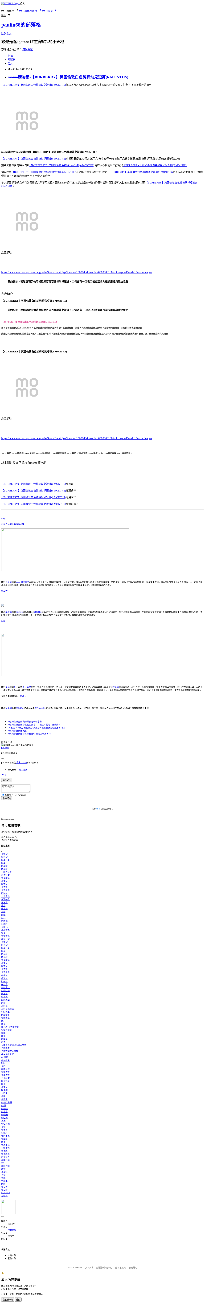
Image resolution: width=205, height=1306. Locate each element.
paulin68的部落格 (21, 25)
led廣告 (4, 1108)
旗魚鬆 (116, 687)
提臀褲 (4, 1195)
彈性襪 (4, 1117)
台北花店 (5, 1078)
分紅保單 (5, 1012)
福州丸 (4, 927)
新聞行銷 (5, 1166)
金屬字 (4, 1099)
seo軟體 (4, 1057)
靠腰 (3, 1033)
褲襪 (3, 1120)
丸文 (16, 687)
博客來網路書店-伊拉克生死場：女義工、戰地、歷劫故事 (34, 724)
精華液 (4, 1172)
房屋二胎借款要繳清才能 (12, 524)
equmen (19, 612)
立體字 (4, 1093)
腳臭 (3, 863)
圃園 (3, 1184)
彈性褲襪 (5, 1124)
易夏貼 (4, 881)
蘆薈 (3, 1169)
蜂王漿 (4, 993)
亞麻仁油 (5, 990)
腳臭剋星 (25, 582)
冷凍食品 (5, 930)
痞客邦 (19, 762)
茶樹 (3, 1175)
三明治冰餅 (6, 872)
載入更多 (7, 780)
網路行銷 (5, 1160)
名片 (10, 63)
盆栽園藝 (5, 1018)
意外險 (4, 1006)
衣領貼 (4, 854)
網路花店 (5, 1069)
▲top (3, 774)
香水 (3, 1178)
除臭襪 (8, 582)
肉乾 (3, 914)
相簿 (10, 56)
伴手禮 (4, 908)
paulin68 (5, 747)
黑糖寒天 (5, 1048)
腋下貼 (4, 884)
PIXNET (78, 1267)
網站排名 (5, 1060)
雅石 (3, 1021)
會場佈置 (5, 1075)
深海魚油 (5, 999)
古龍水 (4, 1181)
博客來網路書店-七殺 (17, 730)
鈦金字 (4, 1111)
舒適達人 (20, 708)
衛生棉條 (5, 1154)
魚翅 (3, 933)
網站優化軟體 (7, 1054)
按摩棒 (4, 1139)
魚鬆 (3, 621)
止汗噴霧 (5, 890)
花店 (3, 1066)
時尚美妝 (27, 49)
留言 (25, 762)
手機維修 (5, 1148)
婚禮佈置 (5, 1072)
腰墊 (3, 1036)
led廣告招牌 (6, 1102)
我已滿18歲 (8, 1299)
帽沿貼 (4, 857)
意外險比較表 (7, 1009)
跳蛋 (3, 1142)
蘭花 (3, 1024)
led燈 (3, 1105)
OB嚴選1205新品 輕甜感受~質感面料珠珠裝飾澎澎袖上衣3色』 (37, 727)
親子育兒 (23, 769)
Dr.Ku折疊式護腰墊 (10, 1027)
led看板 (4, 1114)
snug (3, 518)
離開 (18, 1299)
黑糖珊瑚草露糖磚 (9, 1051)
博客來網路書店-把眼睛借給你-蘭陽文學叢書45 (29, 734)
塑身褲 (4, 1190)
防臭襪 (4, 869)
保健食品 (5, 987)
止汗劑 (4, 887)
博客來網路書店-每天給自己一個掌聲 (25, 721)
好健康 (4, 984)
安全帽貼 (5, 878)
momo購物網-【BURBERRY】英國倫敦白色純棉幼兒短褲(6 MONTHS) (68, 77)
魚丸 (3, 917)
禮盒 (22, 696)
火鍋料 (4, 924)
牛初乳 (4, 996)
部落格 (11, 59)
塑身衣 (4, 591)
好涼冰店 (5, 875)
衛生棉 (8, 708)
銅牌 (3, 1096)
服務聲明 (133, 1267)
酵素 (3, 1003)
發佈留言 (7, 798)
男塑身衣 (38, 612)
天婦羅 (4, 921)
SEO (3, 1063)
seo (2, 1163)
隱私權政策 (120, 1267)
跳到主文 (6, 33)
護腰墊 (4, 1039)
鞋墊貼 (4, 893)
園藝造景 (5, 1015)
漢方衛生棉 (40, 708)
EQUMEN (5, 1192)
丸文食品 (27, 687)
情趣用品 (5, 1136)
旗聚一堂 (5, 899)
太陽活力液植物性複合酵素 (13, 1045)
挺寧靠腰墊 (6, 1030)
